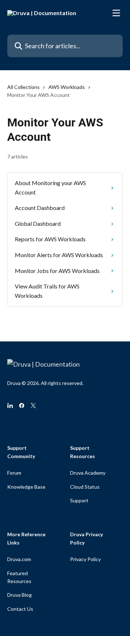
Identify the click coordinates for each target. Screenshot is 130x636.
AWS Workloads (66, 87)
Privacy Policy (85, 559)
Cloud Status (85, 487)
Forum (14, 473)
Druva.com (19, 559)
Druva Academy (87, 473)
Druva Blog (19, 595)
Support (79, 500)
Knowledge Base (26, 487)
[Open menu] (116, 13)
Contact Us (20, 609)
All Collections (23, 87)
